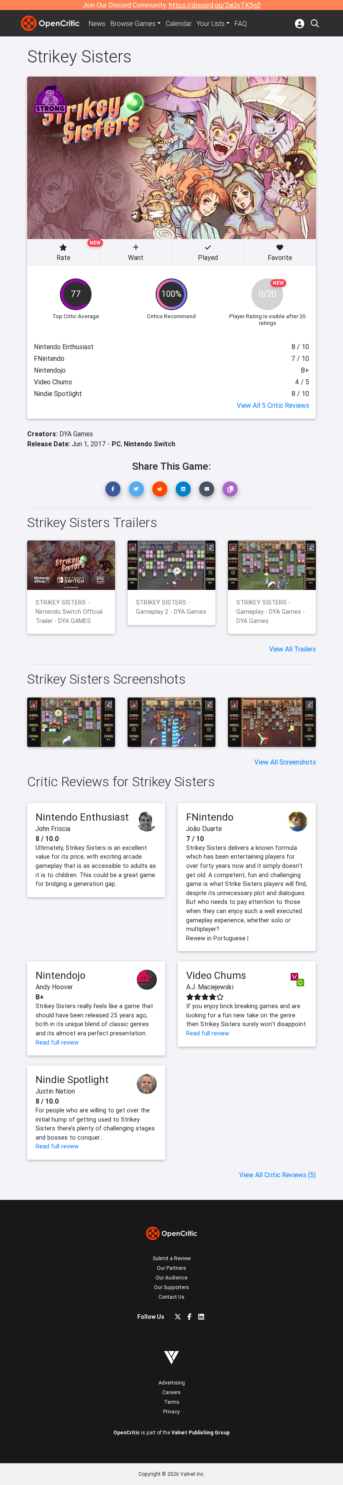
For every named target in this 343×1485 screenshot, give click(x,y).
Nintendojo (60, 975)
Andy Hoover (54, 987)
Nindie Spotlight (72, 1079)
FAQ (241, 23)
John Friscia (53, 828)
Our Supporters (171, 1287)
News (97, 23)
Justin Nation (55, 1091)
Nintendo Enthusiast (82, 817)
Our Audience (171, 1277)
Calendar (179, 23)
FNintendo (209, 817)
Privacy (171, 1411)
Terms (171, 1402)
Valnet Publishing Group (201, 1432)
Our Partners (171, 1268)
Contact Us (171, 1297)
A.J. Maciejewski (209, 987)
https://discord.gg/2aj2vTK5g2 (215, 5)
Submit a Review (172, 1258)
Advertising (172, 1382)
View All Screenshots (285, 762)
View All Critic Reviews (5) (277, 1175)
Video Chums (216, 975)
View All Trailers (292, 649)
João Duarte (204, 828)
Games (133, 23)
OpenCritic (126, 1432)
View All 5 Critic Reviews (273, 405)
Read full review (57, 1042)
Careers (171, 1392)
